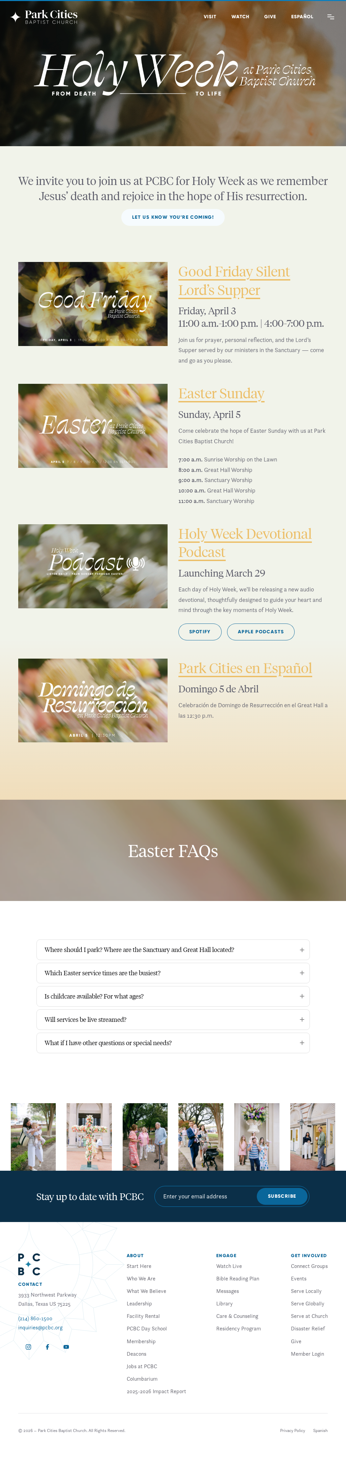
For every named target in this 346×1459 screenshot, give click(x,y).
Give (270, 17)
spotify (200, 632)
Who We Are (141, 1278)
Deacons (136, 1353)
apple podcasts (261, 632)
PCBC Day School (147, 1328)
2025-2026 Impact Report (156, 1391)
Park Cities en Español (245, 667)
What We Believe (146, 1291)
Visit (210, 17)
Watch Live (229, 1266)
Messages (227, 1291)
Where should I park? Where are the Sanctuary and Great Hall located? (139, 949)
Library (224, 1303)
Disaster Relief (308, 1328)
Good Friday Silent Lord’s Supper (234, 280)
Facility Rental (143, 1315)
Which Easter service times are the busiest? (102, 973)
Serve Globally (307, 1303)
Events (298, 1278)
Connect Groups (309, 1266)
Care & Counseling (237, 1315)
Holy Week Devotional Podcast (245, 542)
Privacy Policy (292, 1430)
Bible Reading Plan (237, 1278)
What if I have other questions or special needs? (108, 1042)
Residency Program (238, 1328)
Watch (240, 17)
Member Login (307, 1353)
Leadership (139, 1303)
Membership (141, 1341)
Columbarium (142, 1378)
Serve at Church (309, 1315)
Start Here (139, 1266)
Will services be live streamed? (85, 1019)
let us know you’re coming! (173, 217)
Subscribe (282, 1196)
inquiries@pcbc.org (40, 1327)
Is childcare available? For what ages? (94, 996)
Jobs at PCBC (142, 1366)
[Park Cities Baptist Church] (43, 17)
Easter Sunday (221, 392)
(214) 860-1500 (35, 1318)
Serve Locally (306, 1291)
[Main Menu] (330, 16)
